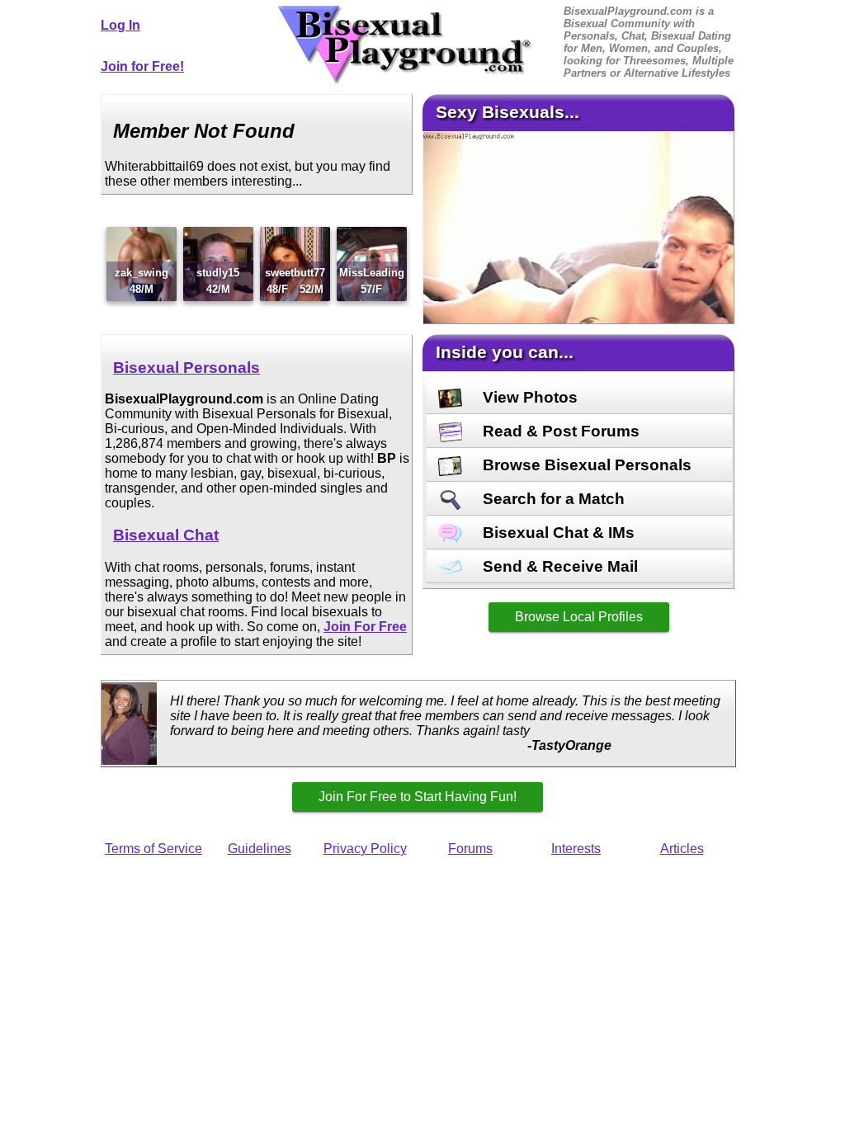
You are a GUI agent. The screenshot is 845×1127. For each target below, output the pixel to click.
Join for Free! (142, 66)
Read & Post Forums (559, 431)
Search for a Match (552, 498)
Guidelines (259, 849)
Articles (682, 849)
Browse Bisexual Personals (585, 465)
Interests (576, 849)
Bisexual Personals (186, 367)
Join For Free (365, 627)
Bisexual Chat (166, 535)
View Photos (528, 397)
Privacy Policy (365, 849)
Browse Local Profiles (579, 617)
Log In (120, 25)
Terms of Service (153, 849)
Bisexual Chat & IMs (557, 532)
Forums (470, 849)
